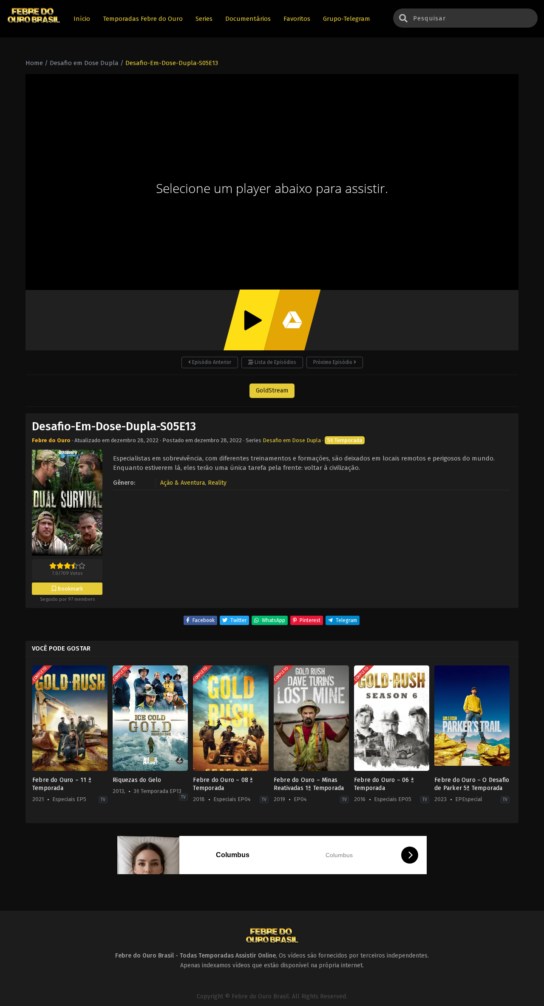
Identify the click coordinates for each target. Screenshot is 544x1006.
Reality (217, 482)
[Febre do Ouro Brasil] (33, 22)
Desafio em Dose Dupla (292, 440)
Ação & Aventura (182, 482)
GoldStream (272, 390)
